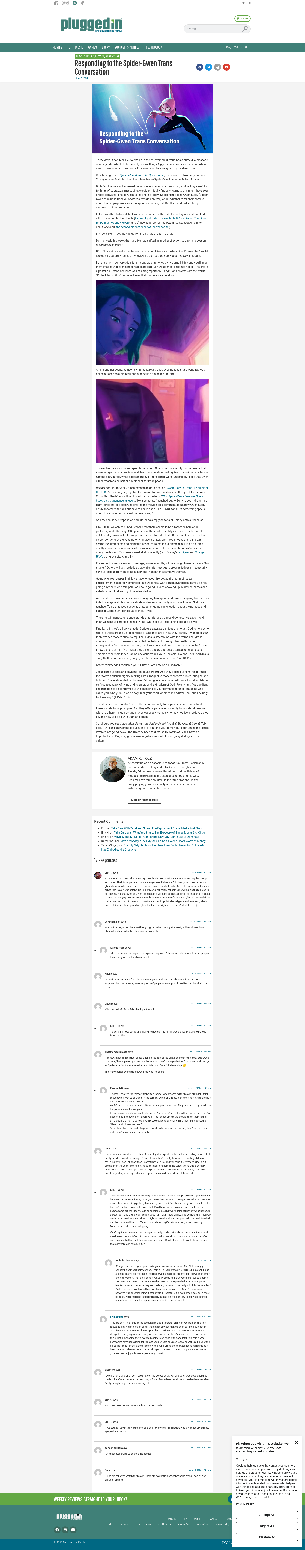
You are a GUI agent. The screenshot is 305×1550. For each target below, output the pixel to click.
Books (106, 47)
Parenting (112, 56)
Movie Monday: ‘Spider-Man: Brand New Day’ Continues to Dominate (156, 837)
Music (79, 47)
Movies (57, 47)
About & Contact (143, 1524)
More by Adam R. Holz (144, 799)
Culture (89, 56)
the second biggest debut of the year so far (142, 227)
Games (92, 47)
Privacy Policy (222, 1524)
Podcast (124, 1524)
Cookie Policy (164, 1524)
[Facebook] (57, 1529)
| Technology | (154, 47)
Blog (111, 1524)
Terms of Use (202, 1524)
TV (68, 47)
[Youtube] (73, 1529)
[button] (200, 67)
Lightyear (183, 552)
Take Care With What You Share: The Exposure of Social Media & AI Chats (157, 828)
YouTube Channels (127, 47)
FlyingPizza (116, 1317)
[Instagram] (65, 1529)
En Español (183, 1524)
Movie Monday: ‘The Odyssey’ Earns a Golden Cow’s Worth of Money (163, 841)
